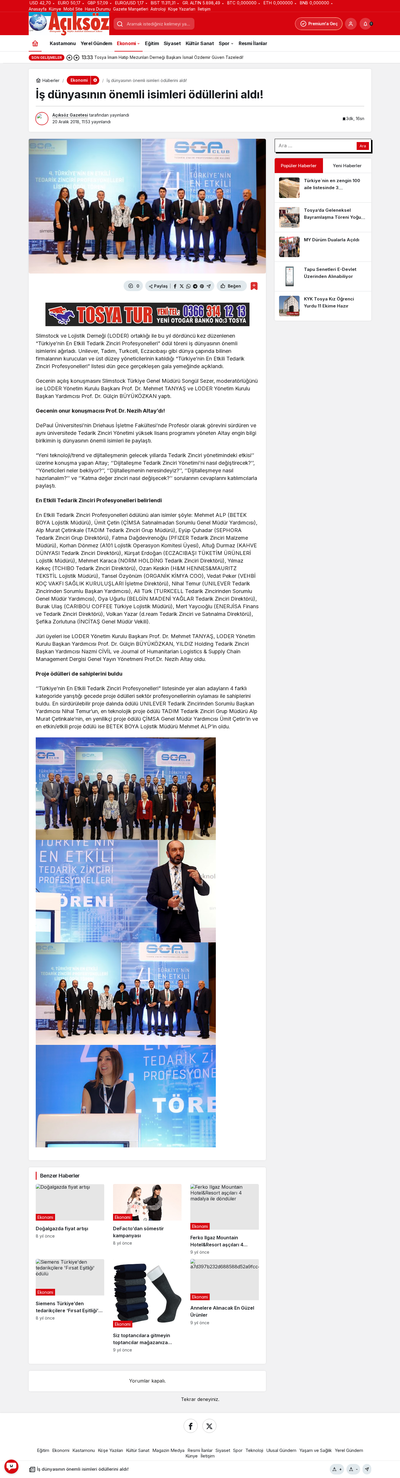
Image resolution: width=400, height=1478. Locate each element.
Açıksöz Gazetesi (70, 114)
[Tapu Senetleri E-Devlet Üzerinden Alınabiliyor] (323, 276)
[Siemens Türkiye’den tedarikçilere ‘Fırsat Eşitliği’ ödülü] (70, 1305)
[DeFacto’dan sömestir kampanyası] (147, 1219)
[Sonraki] (76, 57)
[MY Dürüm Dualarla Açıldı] (323, 247)
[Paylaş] (367, 1469)
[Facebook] (191, 1426)
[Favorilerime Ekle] (254, 286)
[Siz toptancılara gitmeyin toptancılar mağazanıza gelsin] (147, 1305)
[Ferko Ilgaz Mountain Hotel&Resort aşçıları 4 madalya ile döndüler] (224, 1219)
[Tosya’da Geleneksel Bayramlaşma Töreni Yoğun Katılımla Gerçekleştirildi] (323, 217)
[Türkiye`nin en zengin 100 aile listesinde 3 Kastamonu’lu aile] (323, 187)
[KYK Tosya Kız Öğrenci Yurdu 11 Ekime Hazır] (323, 306)
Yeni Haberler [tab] (347, 165)
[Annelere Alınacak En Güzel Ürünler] (224, 1305)
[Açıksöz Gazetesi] (69, 23)
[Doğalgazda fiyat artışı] (70, 1219)
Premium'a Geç (323, 23)
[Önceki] (69, 57)
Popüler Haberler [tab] (299, 165)
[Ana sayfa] (35, 43)
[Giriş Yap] (351, 24)
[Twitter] (209, 1426)
